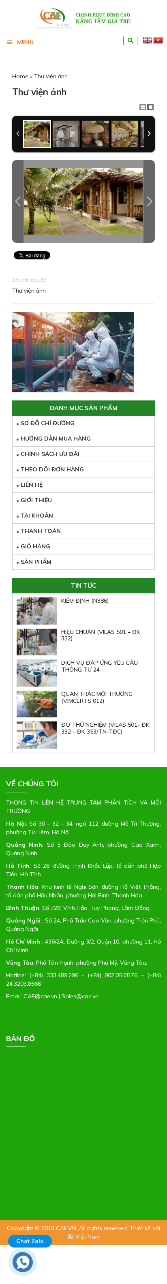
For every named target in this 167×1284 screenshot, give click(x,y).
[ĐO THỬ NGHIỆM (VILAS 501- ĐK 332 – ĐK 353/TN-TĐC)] (37, 735)
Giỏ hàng (35, 546)
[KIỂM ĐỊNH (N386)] (37, 611)
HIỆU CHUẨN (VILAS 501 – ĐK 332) (100, 635)
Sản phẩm (36, 561)
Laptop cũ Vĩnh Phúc (48, 1177)
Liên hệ (32, 484)
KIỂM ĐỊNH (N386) (85, 600)
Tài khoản (37, 515)
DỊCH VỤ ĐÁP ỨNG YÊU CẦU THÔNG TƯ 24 (99, 666)
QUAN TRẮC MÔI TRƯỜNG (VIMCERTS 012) (97, 697)
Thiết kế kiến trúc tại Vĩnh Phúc (64, 1186)
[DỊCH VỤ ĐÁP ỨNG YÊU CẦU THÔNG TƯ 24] (37, 673)
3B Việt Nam (84, 1236)
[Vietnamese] (158, 40)
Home (20, 76)
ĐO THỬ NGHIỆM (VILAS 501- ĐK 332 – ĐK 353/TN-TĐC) (105, 728)
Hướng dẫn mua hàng (56, 438)
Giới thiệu (36, 500)
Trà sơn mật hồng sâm (39, 1169)
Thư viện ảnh (29, 290)
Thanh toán (41, 531)
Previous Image (18, 201)
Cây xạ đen (89, 1169)
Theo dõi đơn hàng (52, 469)
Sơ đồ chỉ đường (48, 423)
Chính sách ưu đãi (50, 454)
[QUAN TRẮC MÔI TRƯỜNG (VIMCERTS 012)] (37, 704)
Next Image (149, 201)
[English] (147, 40)
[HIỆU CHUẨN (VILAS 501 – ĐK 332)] (37, 642)
